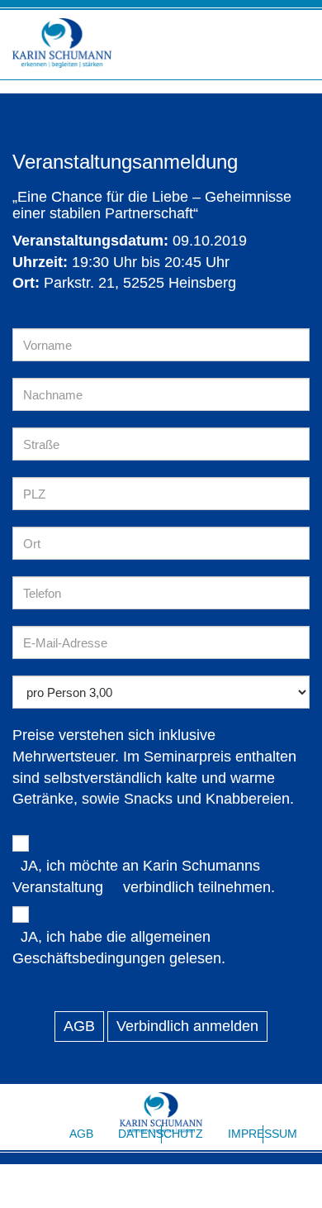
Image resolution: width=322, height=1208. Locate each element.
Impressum (262, 1133)
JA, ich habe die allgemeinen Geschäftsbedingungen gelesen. (118, 948)
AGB (79, 1026)
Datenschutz (160, 1133)
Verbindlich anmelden (187, 1026)
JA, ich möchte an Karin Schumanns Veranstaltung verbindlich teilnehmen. (143, 876)
